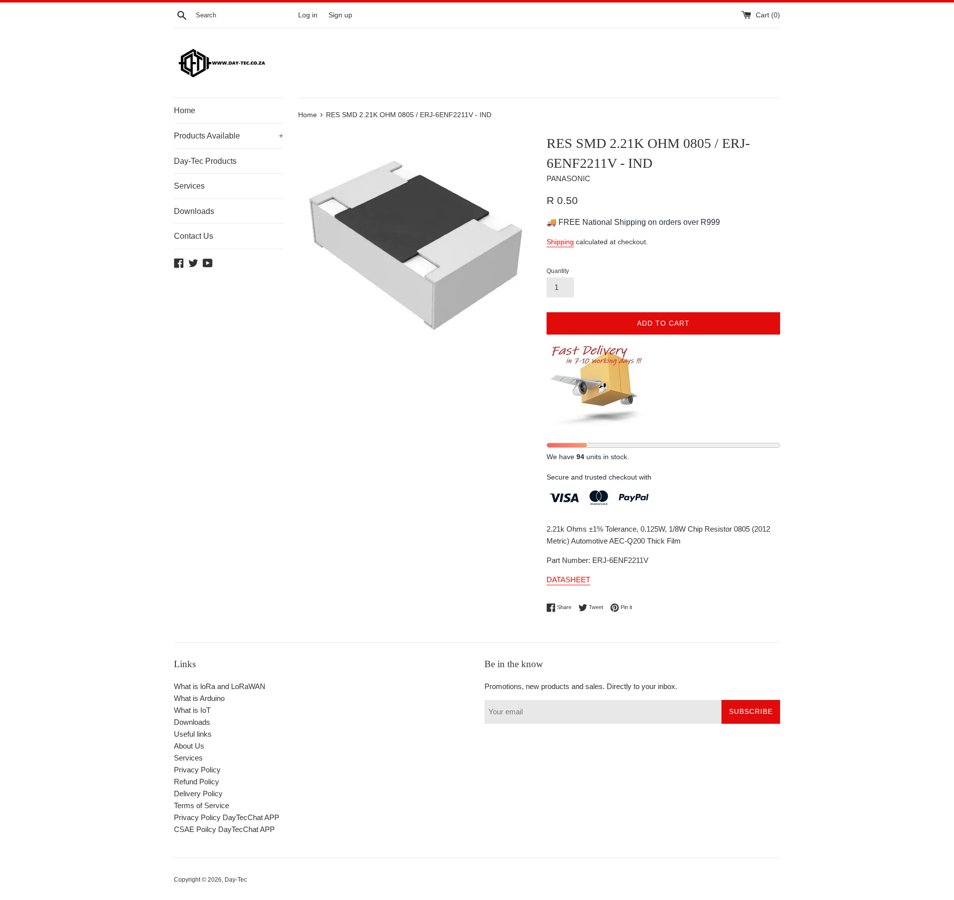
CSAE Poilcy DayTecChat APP (224, 829)
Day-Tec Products (205, 161)
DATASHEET (568, 579)
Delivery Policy (198, 793)
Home (184, 110)
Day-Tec (236, 879)
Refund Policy (196, 781)
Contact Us (193, 236)
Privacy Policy (197, 769)
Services (189, 186)
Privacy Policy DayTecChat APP (226, 817)
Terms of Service (201, 805)
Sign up (340, 15)
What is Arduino (199, 698)
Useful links (193, 734)
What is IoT (192, 710)
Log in (308, 15)
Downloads (194, 211)
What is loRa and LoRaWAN (219, 686)
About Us (189, 746)
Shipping (560, 242)
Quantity (558, 271)
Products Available (228, 136)
